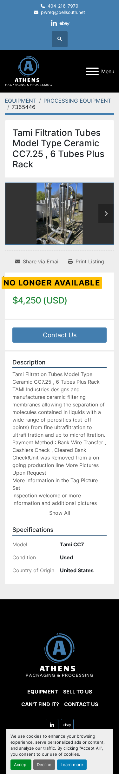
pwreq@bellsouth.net (63, 12)
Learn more (72, 764)
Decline (44, 764)
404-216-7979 (63, 6)
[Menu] (92, 71)
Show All (59, 513)
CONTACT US (81, 704)
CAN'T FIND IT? (40, 704)
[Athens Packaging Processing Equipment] (59, 655)
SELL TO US (77, 691)
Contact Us (59, 335)
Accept (21, 764)
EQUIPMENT (42, 691)
